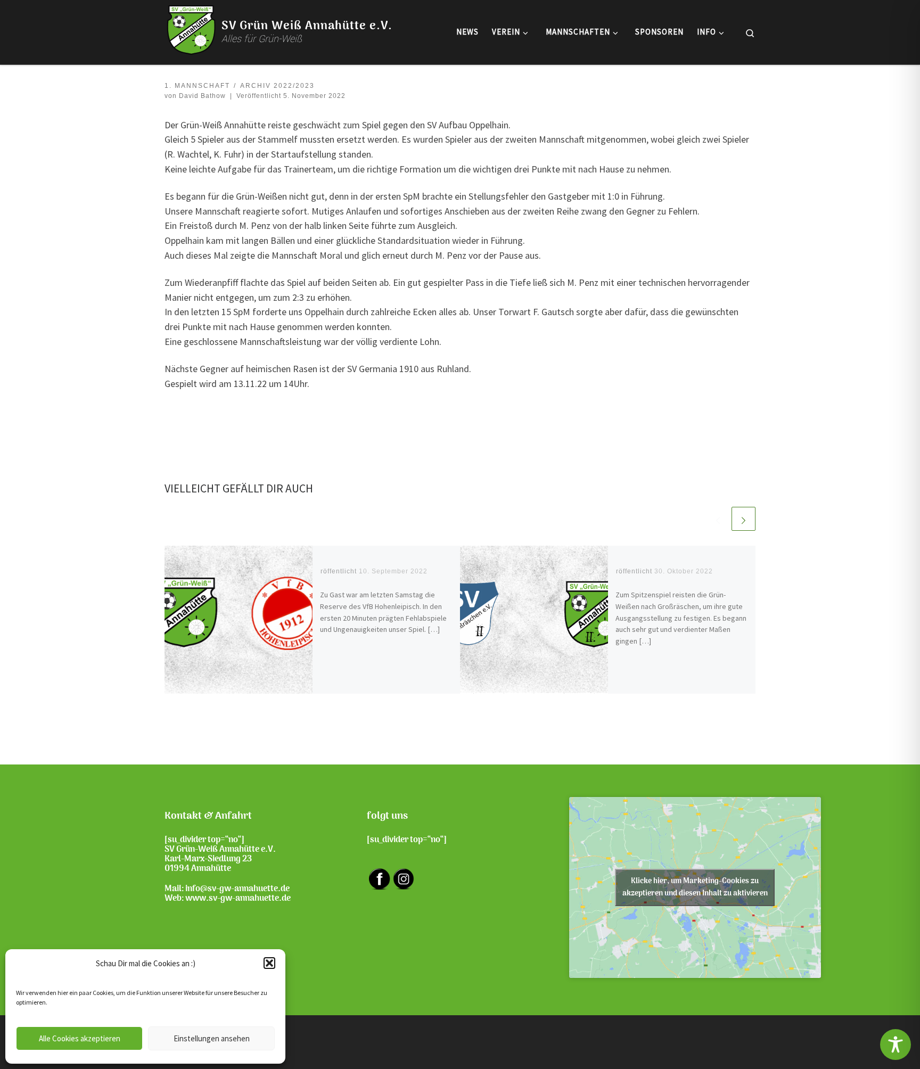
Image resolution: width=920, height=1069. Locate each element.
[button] (269, 963)
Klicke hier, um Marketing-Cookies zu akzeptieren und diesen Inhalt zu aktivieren (695, 887)
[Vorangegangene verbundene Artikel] (718, 519)
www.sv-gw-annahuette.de (238, 899)
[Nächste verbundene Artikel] (743, 519)
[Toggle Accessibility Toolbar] (895, 1044)
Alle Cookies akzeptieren (79, 1038)
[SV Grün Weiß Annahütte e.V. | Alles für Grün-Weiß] (191, 30)
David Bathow (202, 96)
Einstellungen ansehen (212, 1038)
